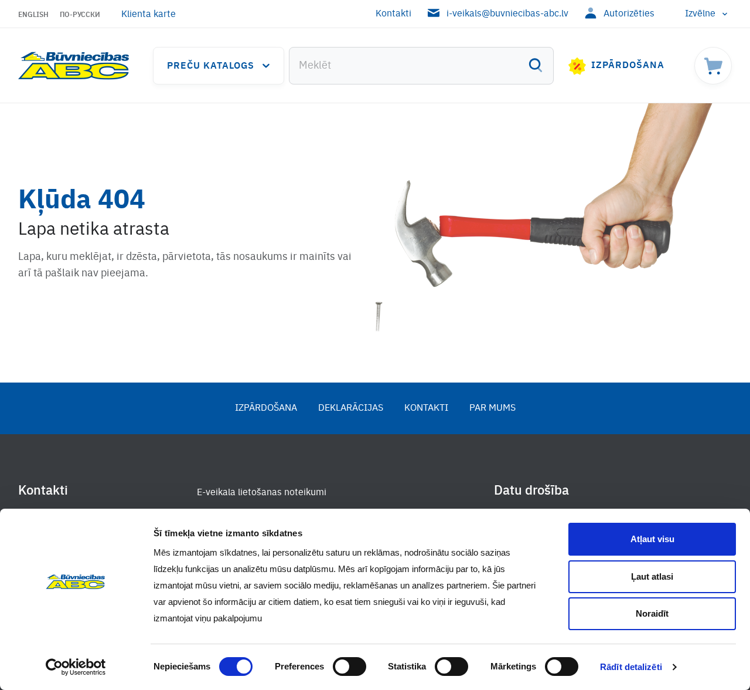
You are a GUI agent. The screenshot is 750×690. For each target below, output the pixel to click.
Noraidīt (652, 613)
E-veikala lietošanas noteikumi (261, 493)
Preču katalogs (210, 66)
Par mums (492, 408)
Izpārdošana (627, 65)
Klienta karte (148, 14)
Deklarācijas (350, 408)
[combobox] (421, 65)
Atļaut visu (652, 539)
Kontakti (393, 14)
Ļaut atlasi (652, 576)
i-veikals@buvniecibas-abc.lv (507, 14)
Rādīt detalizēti (631, 667)
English (33, 15)
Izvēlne (700, 14)
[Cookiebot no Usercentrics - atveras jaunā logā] (76, 667)
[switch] (349, 666)
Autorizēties (629, 14)
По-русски (80, 15)
